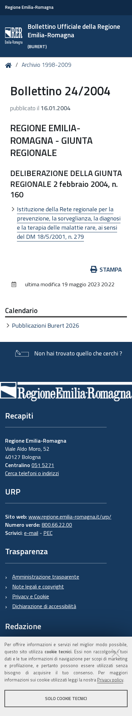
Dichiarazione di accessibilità (44, 606)
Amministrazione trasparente (45, 577)
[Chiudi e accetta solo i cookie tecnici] (115, 652)
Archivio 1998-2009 (46, 64)
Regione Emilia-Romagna (29, 7)
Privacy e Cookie (30, 596)
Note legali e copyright (38, 586)
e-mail (31, 533)
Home (9, 65)
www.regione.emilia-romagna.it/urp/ (69, 516)
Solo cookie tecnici (66, 698)
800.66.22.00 (57, 525)
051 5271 (42, 465)
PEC (47, 533)
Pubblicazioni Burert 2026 (45, 325)
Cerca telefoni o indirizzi (32, 473)
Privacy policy (110, 679)
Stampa (111, 269)
